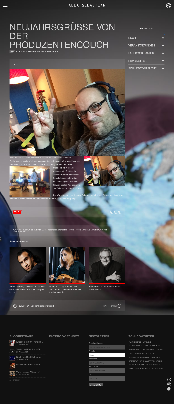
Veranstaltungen (141, 45)
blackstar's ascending (138, 346)
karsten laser (40, 230)
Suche (133, 38)
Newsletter (137, 61)
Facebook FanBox (141, 53)
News (16, 64)
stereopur (62, 230)
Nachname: (93, 366)
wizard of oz (157, 368)
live (130, 353)
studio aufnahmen (83, 230)
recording (52, 230)
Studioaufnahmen (99, 230)
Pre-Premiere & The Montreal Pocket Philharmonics (104, 288)
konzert (160, 349)
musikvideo (145, 357)
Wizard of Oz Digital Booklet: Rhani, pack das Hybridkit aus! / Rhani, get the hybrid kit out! (27, 289)
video (131, 368)
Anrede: (92, 351)
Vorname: (93, 358)
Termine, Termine (109, 305)
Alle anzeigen (15, 379)
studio (71, 230)
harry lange (28, 230)
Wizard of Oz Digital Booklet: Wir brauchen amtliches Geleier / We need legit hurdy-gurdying (65, 289)
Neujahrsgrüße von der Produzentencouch (35, 305)
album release (135, 342)
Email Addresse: (96, 343)
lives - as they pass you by (144, 353)
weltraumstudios (20, 231)
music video (134, 357)
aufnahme (17, 230)
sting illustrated (147, 361)
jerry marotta (135, 349)
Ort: (90, 374)
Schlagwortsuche (142, 68)
